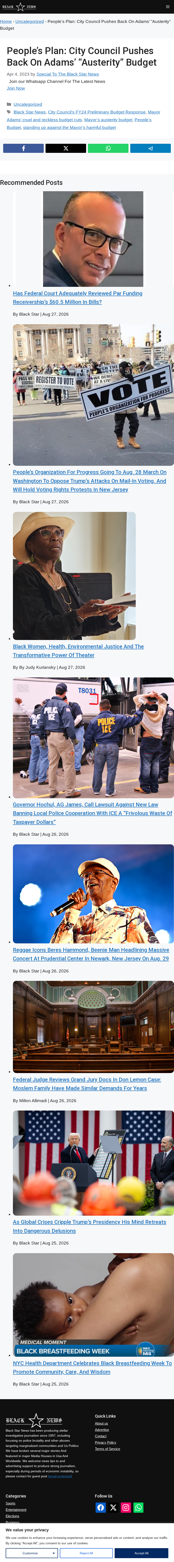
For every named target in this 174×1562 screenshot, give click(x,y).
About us (101, 1423)
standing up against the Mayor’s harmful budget (69, 127)
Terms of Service (107, 1449)
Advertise (102, 1430)
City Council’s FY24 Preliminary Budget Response (97, 112)
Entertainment (16, 1510)
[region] (87, 1542)
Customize (30, 1553)
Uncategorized (29, 21)
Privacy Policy (105, 1442)
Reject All (86, 1553)
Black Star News (30, 112)
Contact (100, 1436)
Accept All (141, 1553)
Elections (12, 1516)
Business (12, 1522)
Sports (10, 1503)
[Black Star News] (19, 7)
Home (6, 21)
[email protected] (60, 1476)
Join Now (16, 88)
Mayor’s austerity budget (108, 119)
